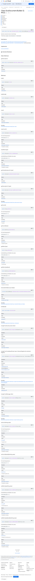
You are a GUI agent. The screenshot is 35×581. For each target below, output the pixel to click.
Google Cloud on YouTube (30, 568)
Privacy (7, 574)
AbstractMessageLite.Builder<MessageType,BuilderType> (17, 41)
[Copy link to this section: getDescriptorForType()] (12, 186)
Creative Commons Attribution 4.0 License (25, 556)
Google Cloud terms (15, 574)
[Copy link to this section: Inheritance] (7, 39)
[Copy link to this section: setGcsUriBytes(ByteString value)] (16, 454)
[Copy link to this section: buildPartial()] (7, 94)
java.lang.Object (3, 41)
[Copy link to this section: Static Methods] (10, 56)
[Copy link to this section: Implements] (8, 46)
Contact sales (3, 569)
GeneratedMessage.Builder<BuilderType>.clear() (8, 126)
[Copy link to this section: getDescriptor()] (8, 58)
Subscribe (15, 576)
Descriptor (3, 198)
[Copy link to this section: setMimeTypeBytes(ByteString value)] (17, 518)
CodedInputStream (4, 366)
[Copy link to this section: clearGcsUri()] (7, 129)
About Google (3, 574)
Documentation (6, 7)
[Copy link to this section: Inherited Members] (13, 52)
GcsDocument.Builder (5, 122)
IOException (3, 390)
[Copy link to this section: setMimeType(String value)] (13, 486)
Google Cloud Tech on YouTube (30, 570)
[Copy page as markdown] (9, 13)
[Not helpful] (33, 7)
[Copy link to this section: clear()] (5, 110)
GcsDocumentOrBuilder (5, 48)
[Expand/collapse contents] (6, 15)
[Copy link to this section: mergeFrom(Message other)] (14, 394)
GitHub (19, 564)
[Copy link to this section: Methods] (7, 75)
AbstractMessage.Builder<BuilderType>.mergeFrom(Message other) (12, 419)
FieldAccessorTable (4, 300)
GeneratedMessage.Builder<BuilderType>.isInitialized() (10, 323)
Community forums (12, 564)
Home (2, 7)
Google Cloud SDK (7, 3)
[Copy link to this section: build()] (4, 78)
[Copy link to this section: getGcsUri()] (7, 205)
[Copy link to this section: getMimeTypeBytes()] (11, 267)
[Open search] (22, 1)
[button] (17, 52)
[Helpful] (32, 7)
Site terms (10, 574)
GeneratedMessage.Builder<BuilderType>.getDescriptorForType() (11, 202)
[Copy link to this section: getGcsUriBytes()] (9, 226)
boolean (2, 319)
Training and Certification (21, 571)
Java (13, 3)
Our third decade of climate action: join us (25, 574)
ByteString (3, 241)
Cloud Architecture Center (20, 569)
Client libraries (19, 3)
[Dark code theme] (31, 30)
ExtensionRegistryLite (5, 369)
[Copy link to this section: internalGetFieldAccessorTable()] (15, 287)
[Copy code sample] (33, 30)
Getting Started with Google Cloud (21, 566)
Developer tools (11, 7)
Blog (27, 564)
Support (11, 565)
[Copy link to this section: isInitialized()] (7, 306)
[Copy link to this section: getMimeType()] (8, 246)
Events (27, 565)
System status (12, 568)
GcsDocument (3, 90)
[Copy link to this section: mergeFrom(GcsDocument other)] (16, 325)
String (2, 221)
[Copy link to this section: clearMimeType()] (9, 149)
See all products (3, 564)
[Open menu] (1, 1)
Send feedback (30, 10)
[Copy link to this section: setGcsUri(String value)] (12, 422)
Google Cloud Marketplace (3, 567)
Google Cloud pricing (4, 565)
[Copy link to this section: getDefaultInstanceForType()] (14, 170)
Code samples (20, 567)
